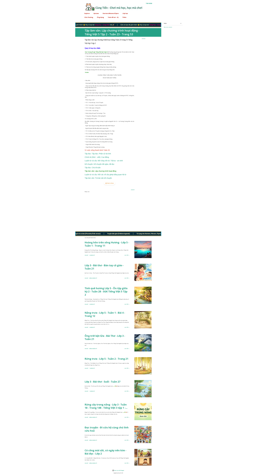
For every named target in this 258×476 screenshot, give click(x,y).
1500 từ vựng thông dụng (160, 233)
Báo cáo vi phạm (168, 27)
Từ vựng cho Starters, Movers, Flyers (133, 233)
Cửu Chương (88, 17)
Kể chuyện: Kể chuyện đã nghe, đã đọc (99, 164)
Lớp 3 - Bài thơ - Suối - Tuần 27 (102, 381)
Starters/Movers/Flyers (111, 13)
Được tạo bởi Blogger (119, 470)
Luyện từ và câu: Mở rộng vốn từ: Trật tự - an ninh (104, 161)
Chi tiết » (126, 255)
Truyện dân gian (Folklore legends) (102, 233)
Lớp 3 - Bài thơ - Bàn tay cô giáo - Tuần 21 (104, 267)
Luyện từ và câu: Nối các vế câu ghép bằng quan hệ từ (105, 175)
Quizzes (96, 13)
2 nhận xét (92, 255)
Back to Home (110, 183)
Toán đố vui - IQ (113, 17)
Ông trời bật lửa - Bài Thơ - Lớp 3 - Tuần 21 (105, 337)
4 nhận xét (92, 304)
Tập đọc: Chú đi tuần (93, 168)
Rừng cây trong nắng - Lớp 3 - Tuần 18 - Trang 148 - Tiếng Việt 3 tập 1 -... (106, 406)
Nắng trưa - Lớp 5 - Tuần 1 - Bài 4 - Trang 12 (105, 314)
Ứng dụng (100, 17)
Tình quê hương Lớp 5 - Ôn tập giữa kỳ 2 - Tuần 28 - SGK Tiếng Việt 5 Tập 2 (106, 291)
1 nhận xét (92, 368)
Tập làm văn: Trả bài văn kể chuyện (98, 178)
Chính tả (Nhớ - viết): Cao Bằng (97, 157)
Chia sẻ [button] (143, 38)
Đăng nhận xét (93, 278)
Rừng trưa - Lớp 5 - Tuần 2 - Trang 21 (106, 358)
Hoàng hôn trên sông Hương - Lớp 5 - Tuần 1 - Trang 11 (107, 244)
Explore (87, 13)
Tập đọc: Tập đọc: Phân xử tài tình (98, 154)
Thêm (124, 17)
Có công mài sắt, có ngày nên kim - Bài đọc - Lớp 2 (105, 452)
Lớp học (125, 13)
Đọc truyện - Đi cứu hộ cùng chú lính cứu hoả (107, 429)
